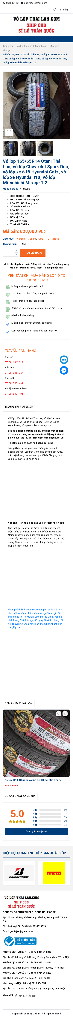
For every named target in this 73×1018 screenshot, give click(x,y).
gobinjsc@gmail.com (35, 2)
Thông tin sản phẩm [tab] (19, 407)
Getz (41, 238)
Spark (33, 238)
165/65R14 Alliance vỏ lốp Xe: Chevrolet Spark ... (34, 780)
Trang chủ (8, 46)
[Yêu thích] (58, 713)
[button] (66, 105)
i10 (48, 238)
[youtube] (34, 996)
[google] (25, 996)
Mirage (53, 46)
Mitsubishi (40, 46)
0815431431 (12, 2)
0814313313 (39, 926)
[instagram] (29, 996)
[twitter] (20, 996)
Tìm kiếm (63, 9)
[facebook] (16, 996)
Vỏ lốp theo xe (24, 46)
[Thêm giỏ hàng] (65, 713)
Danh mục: (8, 238)
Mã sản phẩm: (10, 188)
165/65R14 (22, 238)
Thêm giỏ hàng (32, 252)
